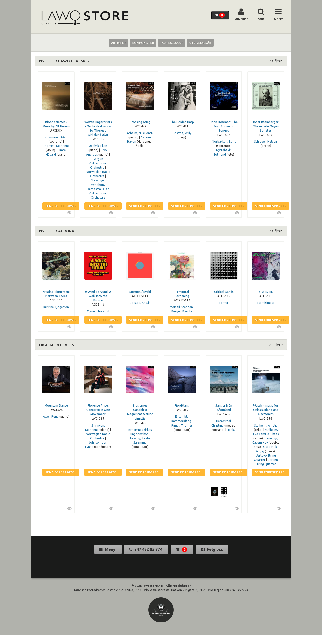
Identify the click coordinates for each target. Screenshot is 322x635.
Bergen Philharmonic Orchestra (98, 163)
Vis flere (275, 61)
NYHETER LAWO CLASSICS (64, 61)
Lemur (223, 302)
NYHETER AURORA (56, 231)
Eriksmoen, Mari (56, 137)
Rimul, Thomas (181, 425)
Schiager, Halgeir (265, 141)
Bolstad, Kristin (140, 302)
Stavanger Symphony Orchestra (96, 184)
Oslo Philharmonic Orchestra (99, 193)
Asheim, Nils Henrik (140, 133)
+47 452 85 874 (148, 549)
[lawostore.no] (84, 18)
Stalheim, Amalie (266, 425)
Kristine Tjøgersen (56, 307)
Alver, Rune (51, 416)
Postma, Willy (182, 133)
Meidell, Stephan (181, 307)
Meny (110, 549)
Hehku (231, 429)
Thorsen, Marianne (56, 145)
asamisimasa (266, 302)
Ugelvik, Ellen (98, 145)
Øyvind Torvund (98, 311)
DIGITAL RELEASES (56, 344)
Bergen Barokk (181, 311)
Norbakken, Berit (224, 141)
